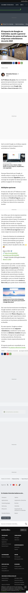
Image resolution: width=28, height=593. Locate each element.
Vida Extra (16, 539)
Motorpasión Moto (18, 559)
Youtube (13, 484)
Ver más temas (6, 518)
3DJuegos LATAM (18, 578)
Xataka (3, 537)
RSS (16, 484)
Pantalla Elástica (6, 513)
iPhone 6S (4, 509)
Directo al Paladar (6, 557)
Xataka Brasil (5, 580)
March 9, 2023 (7, 259)
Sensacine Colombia (19, 582)
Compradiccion (5, 570)
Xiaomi (16, 513)
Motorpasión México (19, 584)
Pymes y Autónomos (19, 568)
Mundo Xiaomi (5, 546)
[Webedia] (24, 1)
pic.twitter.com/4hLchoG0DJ (11, 255)
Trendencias (4, 566)
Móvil (22, 4)
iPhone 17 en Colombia (8, 24)
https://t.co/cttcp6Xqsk (11, 253)
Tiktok (19, 484)
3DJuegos (16, 537)
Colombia (16, 506)
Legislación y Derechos (20, 500)
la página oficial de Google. (17, 347)
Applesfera (4, 542)
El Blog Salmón (17, 566)
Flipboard (19, 63)
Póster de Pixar (15, 478)
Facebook (14, 63)
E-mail (22, 63)
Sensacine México (18, 580)
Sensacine (16, 547)
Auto (17, 4)
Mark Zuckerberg (19, 24)
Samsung (4, 506)
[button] (12, 74)
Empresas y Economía (12, 350)
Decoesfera (4, 568)
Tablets (16, 497)
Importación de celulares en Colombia (20, 509)
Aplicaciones (5, 500)
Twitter (16, 63)
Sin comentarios (7, 63)
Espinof (16, 549)
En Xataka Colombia (7, 163)
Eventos (16, 503)
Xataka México (5, 578)
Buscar (26, 524)
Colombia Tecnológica (7, 4)
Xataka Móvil (5, 539)
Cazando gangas (6, 503)
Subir (22, 530)
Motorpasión (17, 557)
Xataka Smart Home (6, 544)
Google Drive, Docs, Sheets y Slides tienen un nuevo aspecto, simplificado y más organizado (13, 166)
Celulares (4, 497)
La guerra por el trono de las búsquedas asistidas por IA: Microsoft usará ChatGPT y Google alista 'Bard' (14, 300)
